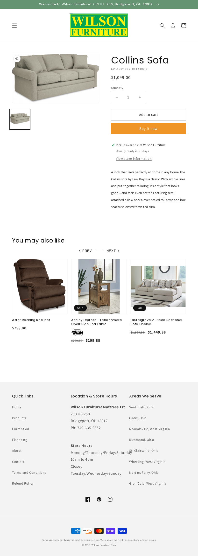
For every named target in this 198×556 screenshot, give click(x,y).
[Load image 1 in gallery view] (20, 119)
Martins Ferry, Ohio (144, 472)
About (17, 450)
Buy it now (148, 128)
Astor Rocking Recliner (31, 320)
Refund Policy (23, 483)
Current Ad (20, 429)
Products (19, 418)
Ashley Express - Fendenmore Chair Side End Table (96, 322)
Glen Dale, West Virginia (147, 483)
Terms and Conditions (29, 472)
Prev (87, 251)
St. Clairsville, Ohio (144, 450)
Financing (19, 440)
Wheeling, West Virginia (147, 461)
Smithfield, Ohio (142, 407)
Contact (18, 461)
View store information (134, 158)
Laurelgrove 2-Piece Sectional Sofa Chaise (156, 322)
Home (16, 407)
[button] (14, 25)
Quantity (117, 88)
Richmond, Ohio (141, 440)
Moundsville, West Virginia (149, 429)
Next (111, 251)
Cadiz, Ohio (138, 418)
